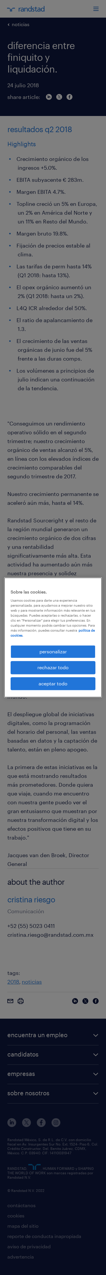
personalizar (53, 651)
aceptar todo (53, 683)
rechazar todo (53, 667)
